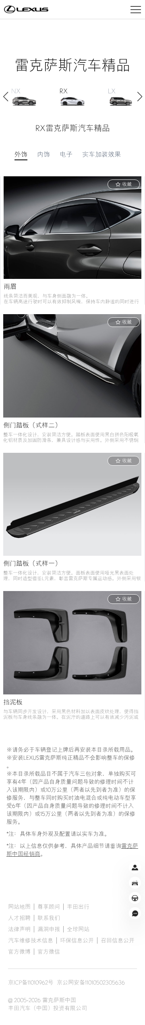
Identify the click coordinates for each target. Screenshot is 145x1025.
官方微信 (48, 951)
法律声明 (19, 929)
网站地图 (19, 907)
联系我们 (48, 918)
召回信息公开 (118, 940)
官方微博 (19, 951)
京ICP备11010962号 (31, 982)
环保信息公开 (77, 940)
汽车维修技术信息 (30, 940)
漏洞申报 (48, 929)
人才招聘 (19, 918)
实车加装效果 (101, 154)
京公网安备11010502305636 (91, 982)
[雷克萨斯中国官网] (26, 10)
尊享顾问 (48, 907)
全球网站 (78, 929)
